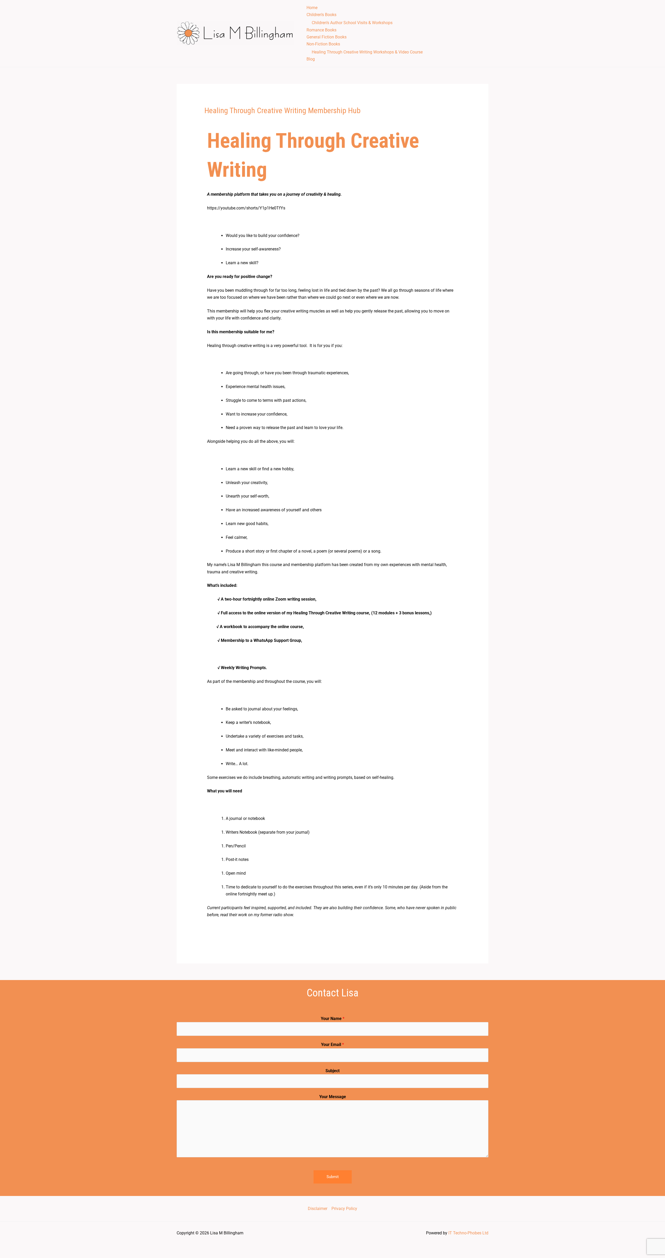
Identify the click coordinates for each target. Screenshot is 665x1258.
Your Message (332, 1096)
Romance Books (321, 30)
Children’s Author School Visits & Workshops (352, 22)
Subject (332, 1070)
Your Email (332, 1044)
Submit (333, 1176)
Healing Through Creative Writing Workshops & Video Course (367, 52)
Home (312, 7)
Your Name (332, 1018)
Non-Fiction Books (323, 44)
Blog (311, 59)
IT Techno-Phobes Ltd (468, 1232)
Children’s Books (321, 14)
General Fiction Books (327, 37)
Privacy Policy (344, 1208)
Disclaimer (317, 1208)
